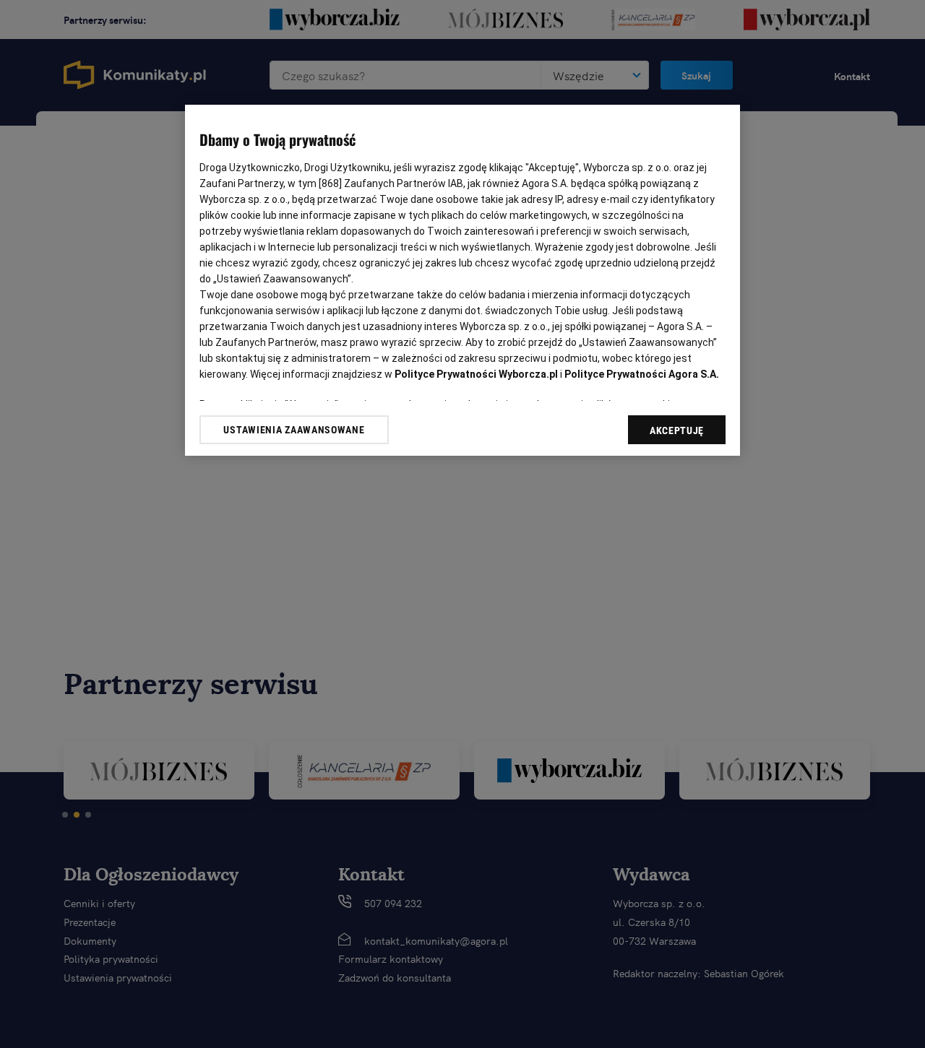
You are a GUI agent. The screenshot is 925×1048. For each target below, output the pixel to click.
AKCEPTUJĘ (677, 430)
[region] (462, 280)
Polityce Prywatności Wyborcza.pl (476, 374)
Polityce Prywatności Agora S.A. (641, 374)
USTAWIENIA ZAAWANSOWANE (293, 430)
